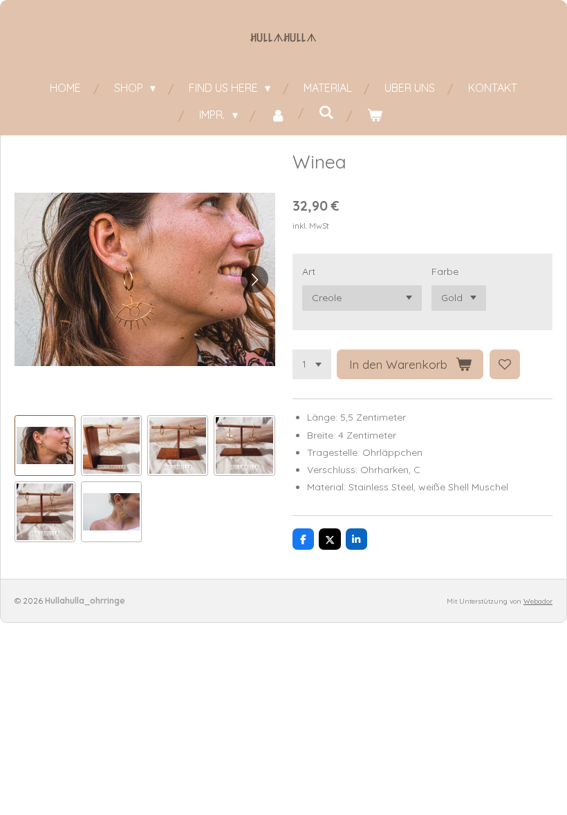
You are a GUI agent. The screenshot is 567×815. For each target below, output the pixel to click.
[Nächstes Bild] (254, 279)
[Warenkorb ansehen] (374, 115)
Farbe (444, 271)
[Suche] (326, 112)
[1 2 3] (311, 364)
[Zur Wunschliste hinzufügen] (505, 364)
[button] (45, 445)
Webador (537, 601)
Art (308, 271)
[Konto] (278, 115)
